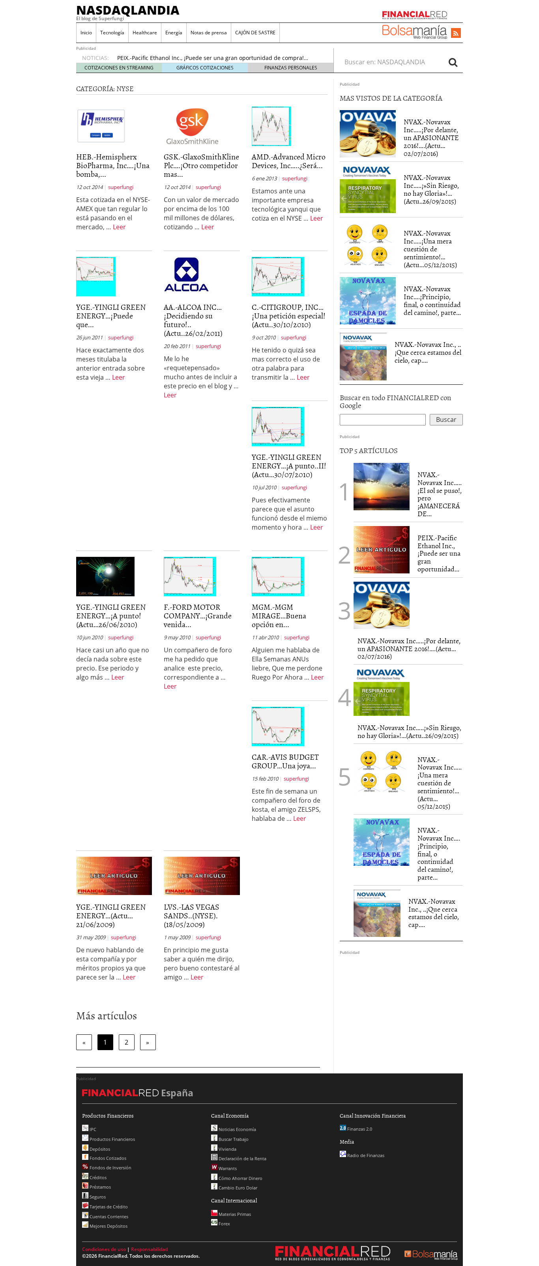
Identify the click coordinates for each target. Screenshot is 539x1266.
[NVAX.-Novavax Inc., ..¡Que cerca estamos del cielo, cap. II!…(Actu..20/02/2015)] (363, 356)
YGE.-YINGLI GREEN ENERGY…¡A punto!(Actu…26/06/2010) (111, 615)
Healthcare (145, 32)
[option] (218, 55)
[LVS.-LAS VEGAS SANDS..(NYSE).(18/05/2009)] (202, 875)
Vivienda (226, 1149)
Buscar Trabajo (233, 1139)
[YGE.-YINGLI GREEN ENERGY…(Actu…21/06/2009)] (114, 875)
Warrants (227, 1168)
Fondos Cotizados (107, 1158)
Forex (223, 1224)
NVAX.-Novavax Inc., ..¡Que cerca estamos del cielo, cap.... (428, 352)
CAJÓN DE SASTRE (255, 32)
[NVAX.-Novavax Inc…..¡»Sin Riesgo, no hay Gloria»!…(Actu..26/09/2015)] (368, 189)
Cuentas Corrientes (108, 1216)
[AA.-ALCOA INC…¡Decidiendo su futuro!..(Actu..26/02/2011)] (186, 274)
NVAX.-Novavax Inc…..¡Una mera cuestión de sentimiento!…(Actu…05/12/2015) (430, 249)
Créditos (97, 1177)
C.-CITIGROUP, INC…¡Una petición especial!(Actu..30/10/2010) (289, 315)
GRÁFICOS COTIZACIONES (205, 67)
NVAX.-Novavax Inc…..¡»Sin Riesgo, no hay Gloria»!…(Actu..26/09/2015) (431, 189)
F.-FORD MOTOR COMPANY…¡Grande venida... (198, 615)
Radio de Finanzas (365, 1155)
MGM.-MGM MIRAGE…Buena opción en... (279, 615)
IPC (92, 1129)
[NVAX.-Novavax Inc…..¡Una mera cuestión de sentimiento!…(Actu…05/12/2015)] (368, 245)
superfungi (120, 187)
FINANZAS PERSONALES (290, 67)
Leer (119, 227)
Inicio (86, 32)
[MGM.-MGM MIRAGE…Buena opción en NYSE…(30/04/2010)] (278, 576)
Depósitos (99, 1149)
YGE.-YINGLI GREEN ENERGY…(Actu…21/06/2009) (111, 915)
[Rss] (456, 33)
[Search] (453, 62)
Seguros (97, 1197)
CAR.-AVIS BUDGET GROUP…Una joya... (285, 761)
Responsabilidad (149, 1249)
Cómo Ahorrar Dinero (239, 1178)
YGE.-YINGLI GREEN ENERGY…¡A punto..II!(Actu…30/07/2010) (289, 465)
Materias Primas (234, 1214)
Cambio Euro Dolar (237, 1188)
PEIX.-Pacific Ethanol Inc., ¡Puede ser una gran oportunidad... (438, 553)
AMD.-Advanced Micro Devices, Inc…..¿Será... (289, 160)
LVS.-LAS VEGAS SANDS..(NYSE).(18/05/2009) (191, 915)
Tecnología (112, 32)
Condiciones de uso (104, 1249)
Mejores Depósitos (107, 1226)
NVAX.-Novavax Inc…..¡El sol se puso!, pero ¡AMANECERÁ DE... (439, 494)
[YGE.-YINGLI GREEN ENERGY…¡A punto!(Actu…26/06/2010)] (105, 576)
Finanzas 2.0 (359, 1129)
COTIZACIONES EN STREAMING (118, 67)
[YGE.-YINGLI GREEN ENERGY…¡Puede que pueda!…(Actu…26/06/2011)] (96, 276)
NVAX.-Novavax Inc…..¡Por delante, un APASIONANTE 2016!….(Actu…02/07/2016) (431, 137)
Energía (173, 32)
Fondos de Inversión (109, 1167)
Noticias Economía (236, 1129)
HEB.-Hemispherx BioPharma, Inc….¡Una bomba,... (113, 165)
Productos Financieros (111, 1139)
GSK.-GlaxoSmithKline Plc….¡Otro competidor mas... (201, 165)
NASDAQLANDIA (128, 10)
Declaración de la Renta (241, 1158)
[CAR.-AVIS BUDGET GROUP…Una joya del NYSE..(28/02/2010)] (278, 726)
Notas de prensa (209, 32)
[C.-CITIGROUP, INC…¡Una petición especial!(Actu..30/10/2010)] (278, 276)
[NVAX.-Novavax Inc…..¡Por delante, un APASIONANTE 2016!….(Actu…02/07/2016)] (368, 133)
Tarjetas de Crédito (108, 1207)
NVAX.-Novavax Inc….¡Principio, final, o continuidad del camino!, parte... (432, 300)
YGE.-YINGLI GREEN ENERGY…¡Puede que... (111, 315)
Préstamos (99, 1187)
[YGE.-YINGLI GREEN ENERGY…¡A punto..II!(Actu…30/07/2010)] (278, 426)
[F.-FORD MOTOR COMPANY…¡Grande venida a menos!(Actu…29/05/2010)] (190, 576)
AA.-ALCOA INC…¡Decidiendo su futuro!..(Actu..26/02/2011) (193, 320)
